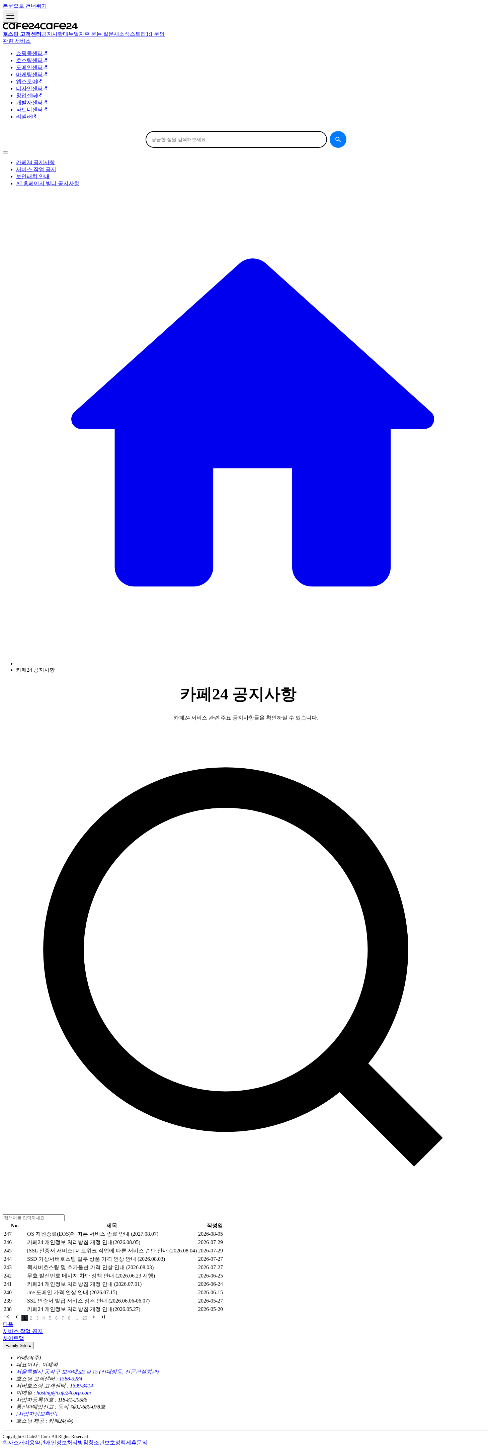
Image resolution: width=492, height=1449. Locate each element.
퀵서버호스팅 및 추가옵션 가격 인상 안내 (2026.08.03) (90, 1267)
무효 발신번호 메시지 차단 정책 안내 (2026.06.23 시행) (91, 1275)
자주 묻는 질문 (96, 34)
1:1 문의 (155, 34)
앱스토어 (26, 81)
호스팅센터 (29, 60)
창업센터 (26, 95)
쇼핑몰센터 (29, 53)
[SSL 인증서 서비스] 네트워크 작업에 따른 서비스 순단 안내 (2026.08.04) (112, 1250)
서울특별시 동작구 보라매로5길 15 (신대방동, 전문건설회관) (87, 1371)
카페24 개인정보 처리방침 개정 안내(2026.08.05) (83, 1242)
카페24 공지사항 (35, 162)
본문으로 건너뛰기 (25, 6)
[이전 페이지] (16, 1317)
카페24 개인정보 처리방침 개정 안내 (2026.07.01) (84, 1284)
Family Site (18, 1345)
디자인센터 (29, 88)
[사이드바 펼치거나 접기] (10, 16)
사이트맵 (13, 1338)
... (76, 1318)
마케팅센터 (29, 74)
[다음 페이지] (93, 1317)
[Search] (338, 139)
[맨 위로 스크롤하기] (5, 152)
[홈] (252, 663)
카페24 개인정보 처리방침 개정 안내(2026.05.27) (83, 1309)
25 (84, 1318)
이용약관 (35, 1442)
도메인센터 (29, 67)
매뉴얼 (71, 34)
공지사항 (52, 34)
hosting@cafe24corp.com (63, 1393)
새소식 (122, 34)
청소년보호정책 (107, 1442)
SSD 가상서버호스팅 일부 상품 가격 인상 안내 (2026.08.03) (96, 1259)
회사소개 (13, 1442)
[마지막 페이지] (103, 1317)
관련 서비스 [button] (17, 41)
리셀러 (24, 116)
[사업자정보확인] (37, 1414)
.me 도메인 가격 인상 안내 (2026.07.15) (72, 1292)
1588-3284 (70, 1378)
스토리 (138, 34)
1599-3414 (81, 1385)
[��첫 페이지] (7, 1317)
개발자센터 (29, 102)
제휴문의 (136, 1442)
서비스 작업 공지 (36, 169)
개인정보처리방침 (67, 1442)
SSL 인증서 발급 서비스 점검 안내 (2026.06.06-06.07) (88, 1301)
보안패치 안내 (33, 176)
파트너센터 (29, 109)
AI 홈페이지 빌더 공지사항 (47, 183)
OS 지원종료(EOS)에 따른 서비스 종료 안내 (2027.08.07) (92, 1234)
